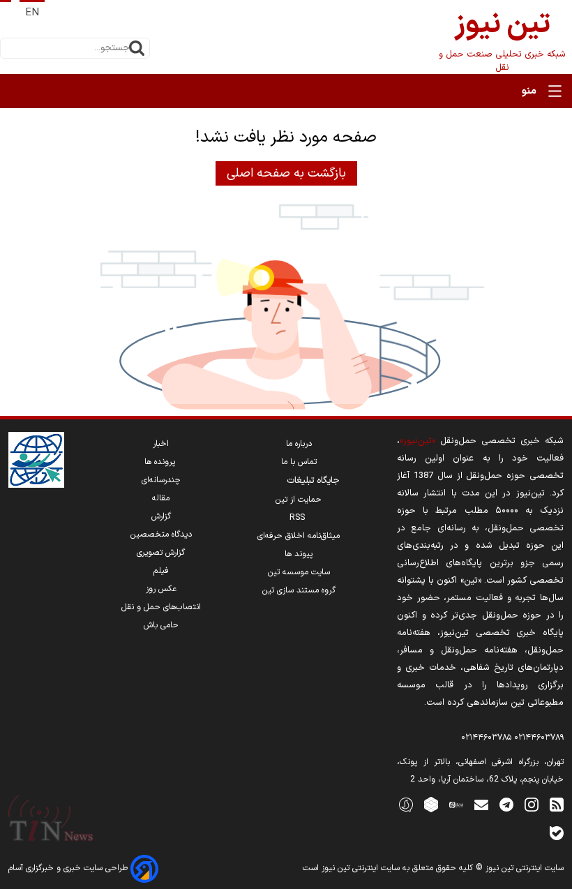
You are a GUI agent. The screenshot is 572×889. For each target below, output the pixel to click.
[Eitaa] (456, 804)
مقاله (161, 498)
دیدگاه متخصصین (161, 534)
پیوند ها (299, 554)
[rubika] (431, 804)
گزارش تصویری (161, 552)
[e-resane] (36, 460)
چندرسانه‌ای (161, 480)
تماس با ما (299, 462)
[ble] (557, 833)
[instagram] (532, 804)
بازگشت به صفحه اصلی (286, 173)
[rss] (557, 804)
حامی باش (161, 625)
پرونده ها (161, 462)
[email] (481, 804)
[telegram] (506, 804)
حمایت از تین (299, 499)
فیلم (161, 571)
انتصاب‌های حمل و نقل (161, 607)
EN (32, 13)
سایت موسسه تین (299, 572)
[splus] (406, 804)
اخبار (161, 444)
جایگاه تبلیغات (313, 481)
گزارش (161, 516)
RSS (298, 517)
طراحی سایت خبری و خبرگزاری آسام (69, 868)
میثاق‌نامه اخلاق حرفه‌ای (298, 536)
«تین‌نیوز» (417, 440)
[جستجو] (136, 48)
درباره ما (299, 444)
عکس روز (161, 589)
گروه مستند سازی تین (299, 590)
